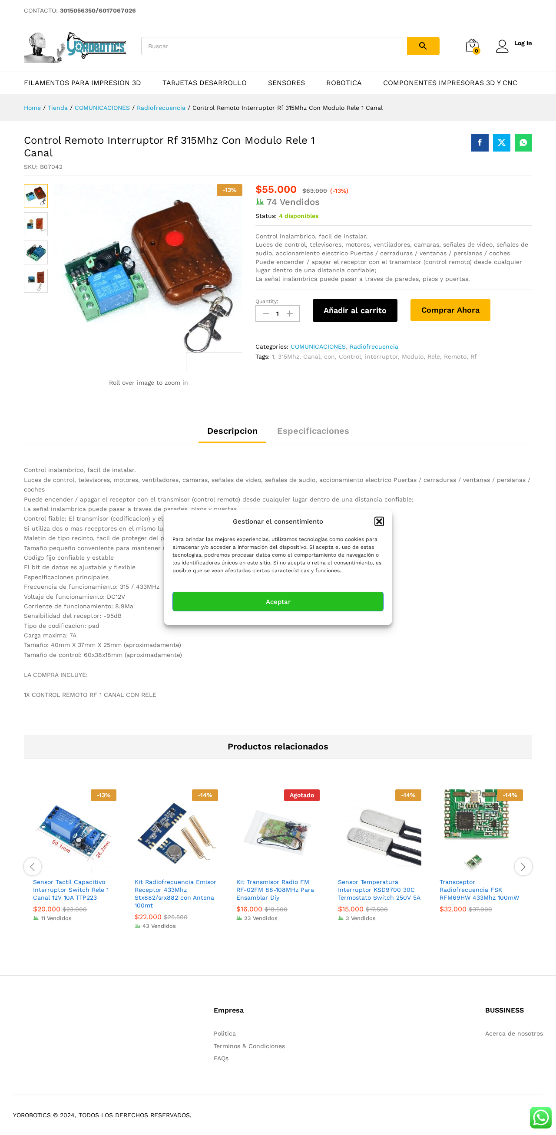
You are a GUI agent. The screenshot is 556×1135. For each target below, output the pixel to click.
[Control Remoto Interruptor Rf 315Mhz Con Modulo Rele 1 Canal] (480, 143)
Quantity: (266, 301)
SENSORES (286, 82)
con (329, 356)
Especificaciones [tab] (313, 430)
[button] (379, 521)
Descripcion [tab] (232, 430)
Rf (473, 356)
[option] (75, 862)
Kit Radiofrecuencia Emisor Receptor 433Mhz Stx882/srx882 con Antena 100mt (175, 893)
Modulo (413, 356)
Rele (433, 356)
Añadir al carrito (355, 310)
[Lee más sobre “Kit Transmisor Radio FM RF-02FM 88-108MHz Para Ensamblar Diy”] (268, 867)
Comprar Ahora (450, 309)
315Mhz (288, 356)
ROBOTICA (344, 82)
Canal (311, 356)
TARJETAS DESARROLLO (204, 82)
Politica (225, 1033)
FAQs (221, 1058)
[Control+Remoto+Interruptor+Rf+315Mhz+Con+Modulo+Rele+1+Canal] (501, 143)
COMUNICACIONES (318, 346)
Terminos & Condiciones (249, 1046)
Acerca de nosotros (514, 1033)
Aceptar (278, 602)
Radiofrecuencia (374, 346)
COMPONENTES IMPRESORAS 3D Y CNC (450, 82)
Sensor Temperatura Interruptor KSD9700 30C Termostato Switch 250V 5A (379, 889)
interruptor (381, 356)
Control (350, 356)
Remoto (455, 356)
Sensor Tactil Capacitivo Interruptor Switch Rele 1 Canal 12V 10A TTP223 (71, 889)
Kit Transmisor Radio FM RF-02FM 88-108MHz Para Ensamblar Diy (275, 889)
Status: (266, 215)
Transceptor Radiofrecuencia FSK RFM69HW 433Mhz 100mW (479, 889)
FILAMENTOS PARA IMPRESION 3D (82, 82)
